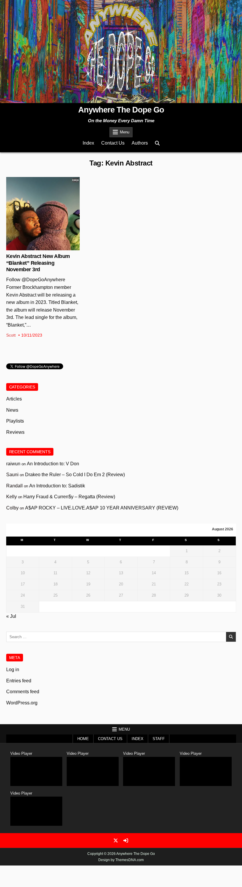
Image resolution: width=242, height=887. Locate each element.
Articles (14, 398)
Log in (12, 669)
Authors (140, 142)
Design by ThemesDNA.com (121, 860)
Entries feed (18, 680)
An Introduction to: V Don (53, 463)
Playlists (15, 420)
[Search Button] (157, 143)
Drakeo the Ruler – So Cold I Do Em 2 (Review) (75, 474)
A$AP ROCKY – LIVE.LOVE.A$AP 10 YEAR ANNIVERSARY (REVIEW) (101, 507)
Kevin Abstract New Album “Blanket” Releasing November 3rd (38, 262)
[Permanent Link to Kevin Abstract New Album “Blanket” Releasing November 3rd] (43, 213)
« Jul (11, 616)
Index (88, 142)
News (43, 196)
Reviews (15, 432)
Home (83, 739)
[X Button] (116, 840)
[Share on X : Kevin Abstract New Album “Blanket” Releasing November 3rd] (38, 247)
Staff (159, 739)
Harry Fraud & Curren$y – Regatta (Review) (69, 496)
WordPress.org (21, 702)
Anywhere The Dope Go (121, 109)
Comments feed (22, 691)
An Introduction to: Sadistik (57, 485)
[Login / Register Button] (126, 840)
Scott (11, 335)
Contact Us (113, 142)
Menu (124, 132)
